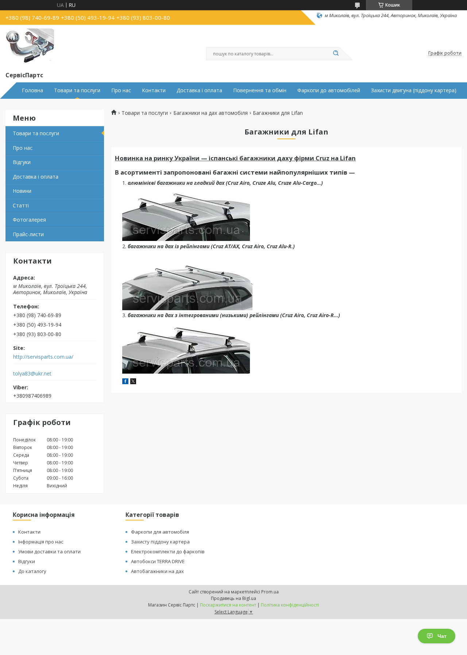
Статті (21, 205)
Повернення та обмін (259, 90)
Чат (442, 636)
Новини (22, 190)
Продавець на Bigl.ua (233, 598)
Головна (32, 90)
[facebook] (125, 382)
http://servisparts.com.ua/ (43, 357)
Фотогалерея (29, 219)
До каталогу (32, 571)
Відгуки (22, 162)
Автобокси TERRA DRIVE (158, 561)
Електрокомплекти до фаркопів (168, 551)
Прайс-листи (28, 234)
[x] (133, 382)
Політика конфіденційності (290, 605)
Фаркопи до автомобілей (328, 90)
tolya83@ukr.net (32, 373)
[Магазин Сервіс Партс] (29, 46)
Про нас (121, 90)
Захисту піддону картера (160, 541)
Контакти (154, 90)
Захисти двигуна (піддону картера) (413, 90)
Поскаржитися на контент (228, 605)
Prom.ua (270, 592)
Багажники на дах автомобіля (210, 113)
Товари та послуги (77, 90)
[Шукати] (335, 53)
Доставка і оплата (199, 90)
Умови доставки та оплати (49, 551)
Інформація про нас (40, 541)
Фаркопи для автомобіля (160, 532)
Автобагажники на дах (157, 571)
